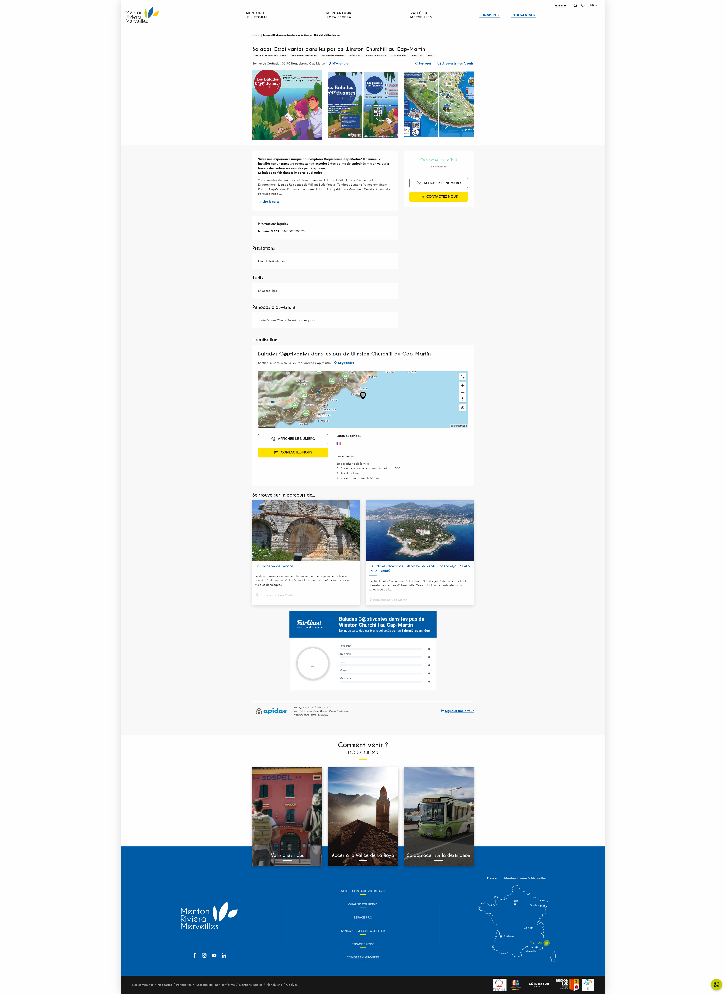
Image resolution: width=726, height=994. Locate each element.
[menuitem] (142, 15)
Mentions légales (250, 985)
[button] (575, 5)
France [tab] (492, 878)
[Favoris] (583, 5)
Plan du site (274, 985)
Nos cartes (164, 985)
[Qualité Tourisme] (499, 985)
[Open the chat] (716, 984)
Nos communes (142, 985)
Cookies (292, 985)
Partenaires (184, 985)
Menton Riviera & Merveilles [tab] (525, 878)
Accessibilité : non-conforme (215, 985)
